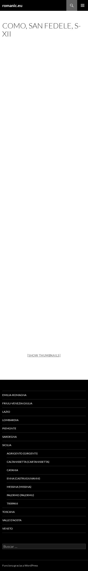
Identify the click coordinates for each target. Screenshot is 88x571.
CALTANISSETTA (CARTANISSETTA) (28, 461)
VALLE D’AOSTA (11, 520)
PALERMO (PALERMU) (20, 495)
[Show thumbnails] (44, 355)
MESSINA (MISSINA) (19, 486)
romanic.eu (12, 5)
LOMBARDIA (10, 420)
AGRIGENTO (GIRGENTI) (22, 453)
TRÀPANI (12, 503)
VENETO (7, 528)
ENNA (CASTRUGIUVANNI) (23, 478)
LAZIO (6, 411)
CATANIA (12, 470)
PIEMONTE (9, 428)
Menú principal (82, 5)
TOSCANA (8, 511)
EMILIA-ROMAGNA (14, 395)
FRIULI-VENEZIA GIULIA (17, 403)
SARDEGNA (9, 436)
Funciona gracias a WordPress (20, 565)
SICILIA (6, 445)
